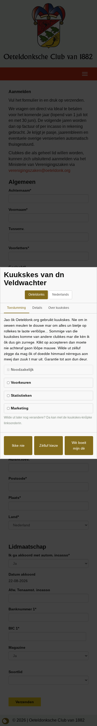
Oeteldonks (36, 294)
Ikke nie (18, 445)
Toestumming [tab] (16, 308)
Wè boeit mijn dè (79, 445)
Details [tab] (37, 308)
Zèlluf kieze (48, 445)
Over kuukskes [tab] (58, 308)
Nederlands (60, 294)
